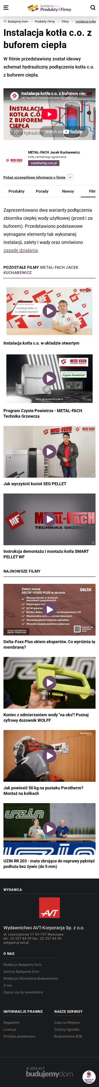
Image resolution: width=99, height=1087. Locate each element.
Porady (42, 191)
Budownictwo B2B (68, 1036)
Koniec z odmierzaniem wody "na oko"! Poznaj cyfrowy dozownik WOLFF (46, 717)
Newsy (68, 191)
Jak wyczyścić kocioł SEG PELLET (34, 483)
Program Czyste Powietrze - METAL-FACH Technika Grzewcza (42, 413)
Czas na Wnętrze (67, 1023)
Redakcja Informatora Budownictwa (30, 978)
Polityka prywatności (19, 1036)
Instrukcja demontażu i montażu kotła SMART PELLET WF (46, 554)
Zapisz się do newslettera (23, 992)
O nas (7, 985)
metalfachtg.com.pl (44, 163)
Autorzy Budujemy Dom (21, 972)
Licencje (9, 1029)
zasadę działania (20, 250)
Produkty (16, 191)
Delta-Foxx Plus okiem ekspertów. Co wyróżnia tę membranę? (49, 644)
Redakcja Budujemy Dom (22, 965)
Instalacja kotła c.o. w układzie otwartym (41, 343)
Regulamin (11, 1023)
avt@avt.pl (11, 943)
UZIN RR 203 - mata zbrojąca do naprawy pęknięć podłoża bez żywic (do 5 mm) (49, 864)
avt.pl (24, 943)
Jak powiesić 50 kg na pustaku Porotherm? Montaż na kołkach (43, 790)
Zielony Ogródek (66, 1029)
